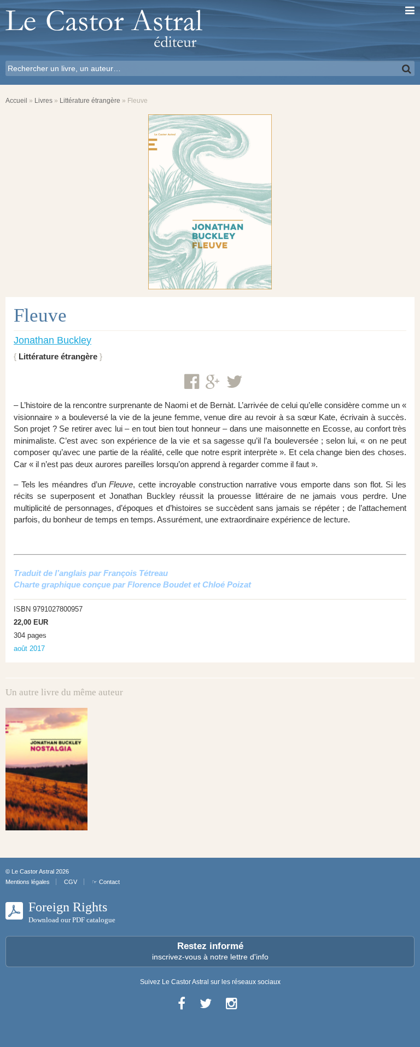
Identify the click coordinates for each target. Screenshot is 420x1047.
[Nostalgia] (46, 769)
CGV (70, 882)
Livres (43, 100)
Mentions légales (27, 882)
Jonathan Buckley (52, 340)
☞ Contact (106, 882)
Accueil (16, 100)
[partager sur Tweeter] (234, 382)
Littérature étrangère (90, 100)
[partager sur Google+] (213, 382)
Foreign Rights (71, 912)
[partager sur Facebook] (191, 382)
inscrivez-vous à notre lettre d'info (210, 951)
